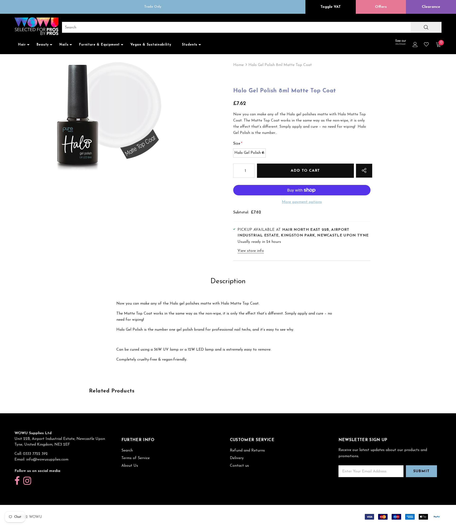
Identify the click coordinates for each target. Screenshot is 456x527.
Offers (381, 7)
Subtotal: (241, 212)
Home (238, 65)
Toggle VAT (330, 7)
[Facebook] (17, 481)
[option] (152, 7)
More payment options (302, 202)
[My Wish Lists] (426, 44)
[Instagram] (27, 481)
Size (237, 144)
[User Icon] (415, 44)
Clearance (431, 7)
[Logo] (36, 26)
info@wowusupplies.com (47, 459)
